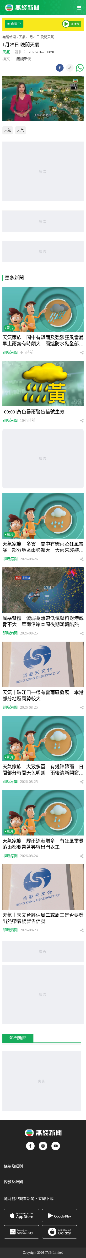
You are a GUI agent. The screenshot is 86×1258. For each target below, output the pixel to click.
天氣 (22, 37)
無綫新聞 (9, 37)
